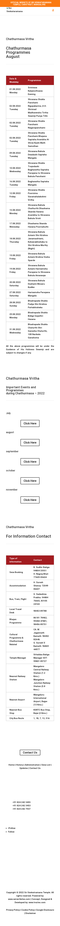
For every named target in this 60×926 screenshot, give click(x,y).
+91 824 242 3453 (22, 805)
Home (12, 765)
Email (16, 816)
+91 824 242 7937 (22, 809)
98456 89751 (40, 624)
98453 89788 (40, 611)
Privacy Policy (13, 910)
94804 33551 (40, 570)
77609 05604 (40, 577)
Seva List (46, 765)
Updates (24, 768)
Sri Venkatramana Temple (37, 892)
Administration (32, 765)
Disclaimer (30, 913)
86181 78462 (40, 617)
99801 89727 (40, 661)
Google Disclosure (45, 910)
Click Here (30, 423)
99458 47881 (40, 621)
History (20, 765)
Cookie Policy (27, 910)
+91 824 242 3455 (22, 802)
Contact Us (30, 752)
